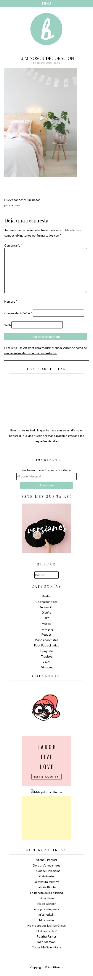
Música (46, 623)
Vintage (46, 667)
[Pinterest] (54, 452)
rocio (56, 62)
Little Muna (46, 898)
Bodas (46, 596)
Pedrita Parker (46, 936)
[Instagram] (61, 452)
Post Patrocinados (46, 645)
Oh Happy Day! (46, 931)
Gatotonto (46, 876)
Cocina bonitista (46, 601)
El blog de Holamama (46, 871)
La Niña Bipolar (46, 887)
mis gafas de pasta (46, 909)
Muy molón (46, 920)
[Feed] (31, 452)
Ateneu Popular (46, 860)
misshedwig (46, 914)
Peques (46, 634)
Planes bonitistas (46, 640)
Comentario (13, 245)
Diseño (46, 612)
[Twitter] (38, 452)
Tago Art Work (46, 942)
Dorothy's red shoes (46, 865)
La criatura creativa (46, 881)
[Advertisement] (46, 818)
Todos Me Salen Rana (46, 947)
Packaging (46, 629)
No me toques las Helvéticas (46, 925)
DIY (46, 618)
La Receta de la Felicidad (46, 893)
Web (7, 325)
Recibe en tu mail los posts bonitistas (46, 470)
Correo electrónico (18, 313)
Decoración (46, 607)
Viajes (46, 662)
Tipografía (46, 651)
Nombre (10, 301)
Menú (46, 3)
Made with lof (46, 903)
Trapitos (46, 656)
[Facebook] (46, 452)
